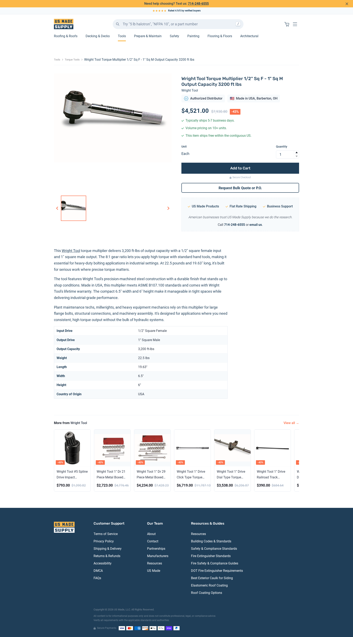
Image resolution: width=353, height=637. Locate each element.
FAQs (97, 578)
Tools (122, 36)
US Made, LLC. (122, 609)
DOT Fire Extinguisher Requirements (217, 571)
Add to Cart (240, 168)
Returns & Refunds (107, 556)
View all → (291, 423)
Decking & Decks (98, 36)
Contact (152, 541)
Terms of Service (106, 534)
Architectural (249, 36)
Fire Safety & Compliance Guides (214, 563)
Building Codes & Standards (211, 541)
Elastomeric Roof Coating (209, 585)
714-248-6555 (198, 4)
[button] (296, 152)
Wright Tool (189, 90)
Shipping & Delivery (108, 549)
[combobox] (178, 24)
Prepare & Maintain (148, 36)
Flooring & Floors (220, 36)
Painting (193, 36)
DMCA (98, 571)
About (151, 534)
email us (255, 225)
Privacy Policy (104, 541)
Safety (174, 36)
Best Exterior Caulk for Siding (212, 578)
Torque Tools (72, 59)
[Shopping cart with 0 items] (287, 24)
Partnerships (156, 549)
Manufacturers (157, 556)
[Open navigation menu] (295, 24)
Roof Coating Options (206, 593)
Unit (184, 146)
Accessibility (103, 563)
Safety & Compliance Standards (214, 549)
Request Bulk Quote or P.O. (240, 188)
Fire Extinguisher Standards (211, 556)
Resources (154, 563)
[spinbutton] (287, 154)
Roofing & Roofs (65, 36)
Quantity (281, 146)
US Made (153, 571)
